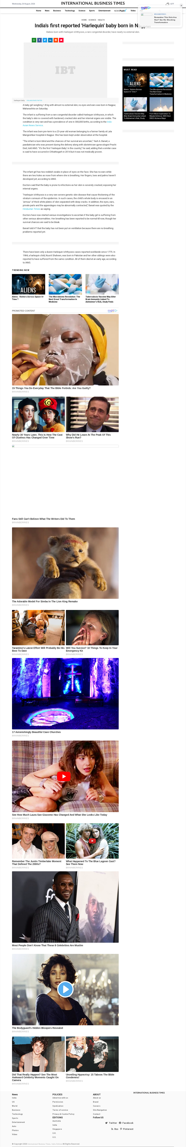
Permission (58, 1102)
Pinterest (127, 1129)
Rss (115, 1129)
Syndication (58, 1106)
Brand (95, 1102)
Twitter (112, 1123)
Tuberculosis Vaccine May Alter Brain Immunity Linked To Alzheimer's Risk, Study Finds (101, 299)
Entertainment (104, 11)
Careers (96, 1106)
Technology (70, 11)
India (14, 1098)
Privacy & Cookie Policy (63, 1114)
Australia (57, 1121)
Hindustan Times (31, 209)
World (14, 1106)
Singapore (57, 1129)
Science (82, 11)
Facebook (127, 1123)
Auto (14, 1126)
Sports (92, 11)
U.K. (54, 1133)
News (47, 11)
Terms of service (60, 1110)
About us (97, 1098)
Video (133, 11)
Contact (96, 1114)
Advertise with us (60, 1098)
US (13, 1102)
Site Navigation (100, 1110)
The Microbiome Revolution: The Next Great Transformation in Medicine (64, 299)
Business (57, 11)
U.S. (54, 1137)
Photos (15, 1130)
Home (38, 11)
